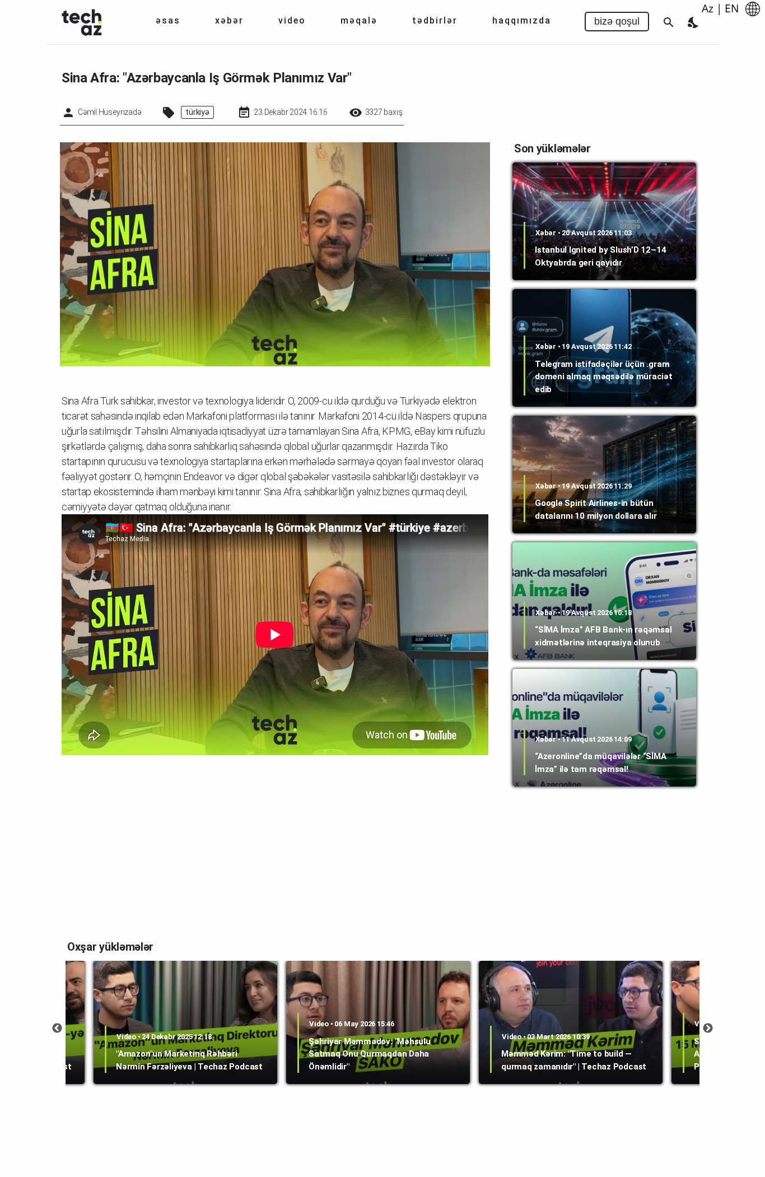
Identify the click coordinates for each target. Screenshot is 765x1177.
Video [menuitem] (292, 20)
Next (707, 1028)
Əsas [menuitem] (168, 20)
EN (732, 8)
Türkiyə (197, 112)
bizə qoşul (617, 21)
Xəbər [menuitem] (229, 20)
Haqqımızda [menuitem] (521, 20)
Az (707, 8)
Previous (57, 1028)
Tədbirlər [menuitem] (435, 20)
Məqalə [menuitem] (358, 20)
